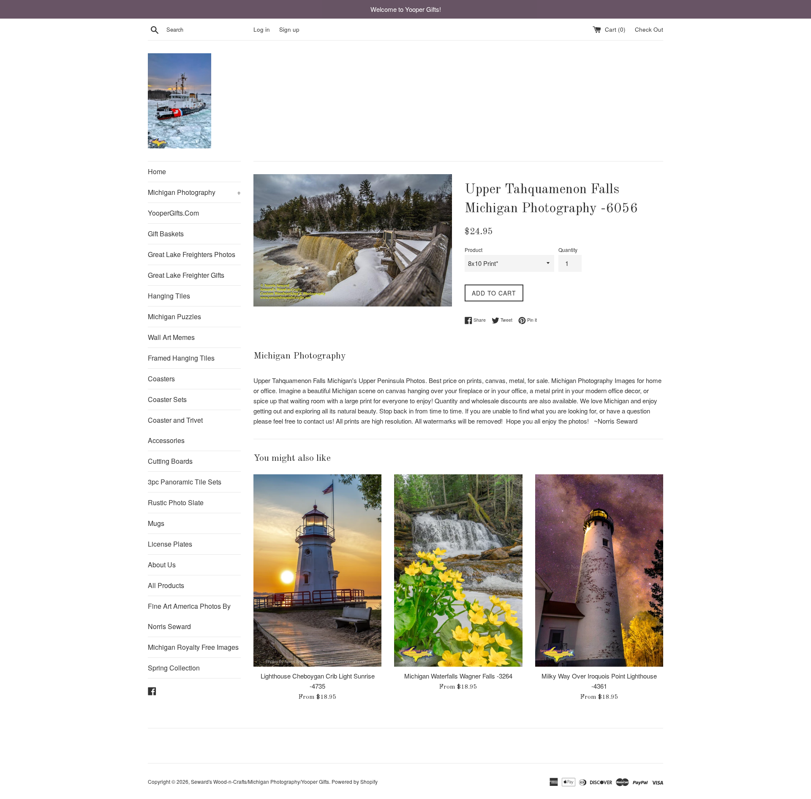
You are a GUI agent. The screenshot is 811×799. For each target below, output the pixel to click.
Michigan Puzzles (174, 316)
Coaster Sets (167, 399)
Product (473, 249)
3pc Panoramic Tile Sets (184, 482)
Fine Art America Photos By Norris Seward (189, 616)
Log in (261, 29)
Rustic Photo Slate (176, 502)
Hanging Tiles (169, 296)
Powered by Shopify (355, 781)
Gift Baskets (166, 233)
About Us (162, 564)
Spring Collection (174, 668)
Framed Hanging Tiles (181, 358)
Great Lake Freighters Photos (191, 254)
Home (157, 171)
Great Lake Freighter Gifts (186, 275)
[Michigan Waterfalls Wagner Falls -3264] (458, 570)
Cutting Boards (170, 461)
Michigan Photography (194, 192)
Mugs (156, 523)
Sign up (289, 29)
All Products (166, 585)
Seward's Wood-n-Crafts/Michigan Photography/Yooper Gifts (260, 781)
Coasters (161, 378)
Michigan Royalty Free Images (193, 647)
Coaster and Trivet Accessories (175, 430)
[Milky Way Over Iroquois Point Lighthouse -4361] (599, 570)
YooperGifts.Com (173, 213)
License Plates (170, 544)
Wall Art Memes (171, 337)
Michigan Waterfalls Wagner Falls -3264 (458, 675)
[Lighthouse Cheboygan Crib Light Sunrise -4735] (317, 570)
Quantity (567, 249)
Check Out (649, 29)
